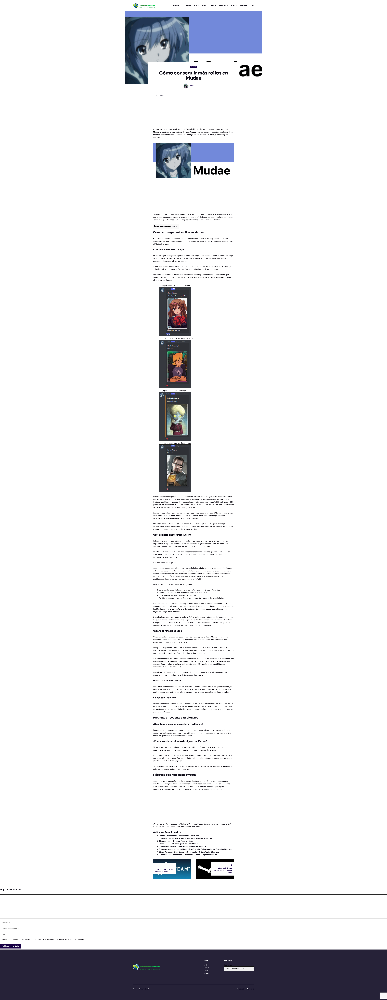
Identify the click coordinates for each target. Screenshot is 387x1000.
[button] (252, 5)
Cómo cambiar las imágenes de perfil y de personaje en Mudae (185, 838)
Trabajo (213, 6)
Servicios (243, 6)
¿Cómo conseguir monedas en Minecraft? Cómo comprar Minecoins (188, 855)
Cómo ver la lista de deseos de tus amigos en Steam (223, 870)
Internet (176, 6)
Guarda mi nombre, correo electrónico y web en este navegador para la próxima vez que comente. (43, 939)
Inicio (206, 965)
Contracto (250, 989)
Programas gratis (191, 6)
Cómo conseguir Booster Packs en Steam (176, 841)
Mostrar (175, 226)
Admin (200, 86)
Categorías (228, 965)
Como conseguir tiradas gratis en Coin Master (178, 844)
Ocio (233, 6)
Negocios (222, 6)
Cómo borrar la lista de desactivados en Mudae (179, 836)
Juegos (193, 67)
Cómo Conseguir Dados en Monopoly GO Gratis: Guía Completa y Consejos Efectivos (195, 849)
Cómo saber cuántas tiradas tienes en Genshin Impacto (182, 846)
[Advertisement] (193, 113)
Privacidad (240, 989)
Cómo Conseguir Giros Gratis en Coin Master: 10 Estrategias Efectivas (189, 852)
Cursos (204, 6)
